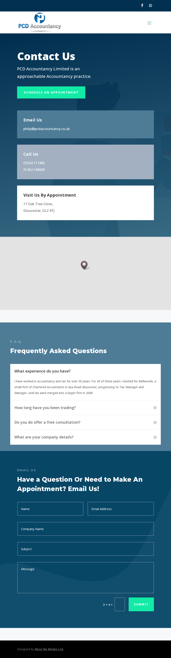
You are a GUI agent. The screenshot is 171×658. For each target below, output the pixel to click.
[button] (85, 265)
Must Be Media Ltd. (49, 649)
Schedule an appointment (51, 92)
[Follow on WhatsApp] (150, 5)
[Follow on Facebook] (142, 5)
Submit (141, 604)
